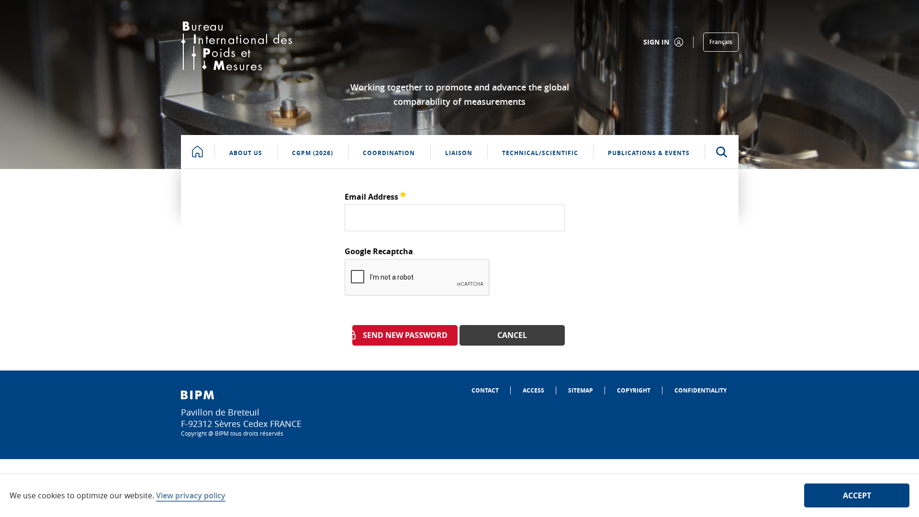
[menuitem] (485, 390)
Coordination (389, 153)
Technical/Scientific (540, 153)
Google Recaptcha (379, 251)
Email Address (375, 195)
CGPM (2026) (312, 153)
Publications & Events (649, 153)
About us (245, 153)
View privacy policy (190, 495)
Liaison (458, 153)
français (720, 42)
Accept (857, 495)
